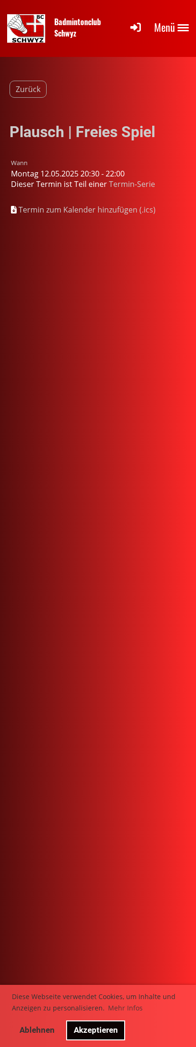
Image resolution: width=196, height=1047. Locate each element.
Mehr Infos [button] (125, 1007)
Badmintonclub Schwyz (77, 27)
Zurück (28, 89)
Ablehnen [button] (37, 1030)
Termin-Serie (132, 184)
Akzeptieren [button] (96, 1030)
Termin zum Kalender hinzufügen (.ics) (87, 209)
